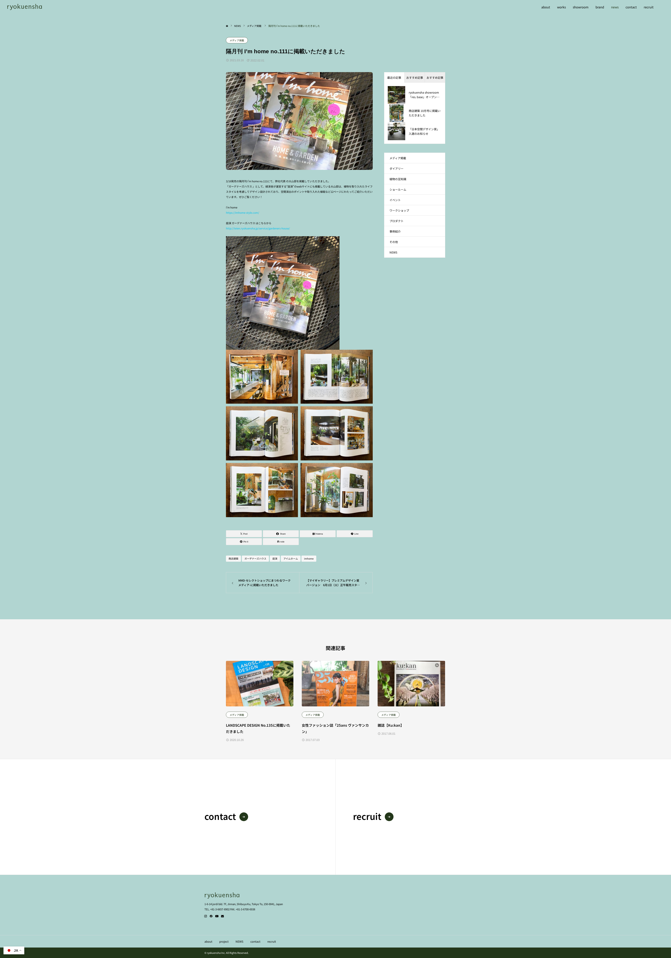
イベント (395, 200)
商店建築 (233, 558)
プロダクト (396, 221)
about (545, 7)
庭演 (274, 558)
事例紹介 (395, 231)
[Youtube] (216, 916)
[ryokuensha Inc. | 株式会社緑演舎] (24, 7)
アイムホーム (290, 558)
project (224, 941)
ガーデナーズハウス (255, 558)
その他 (393, 242)
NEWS (393, 252)
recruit (649, 7)
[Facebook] (211, 916)
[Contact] (222, 916)
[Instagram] (205, 916)
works (561, 7)
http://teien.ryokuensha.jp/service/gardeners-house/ (258, 228)
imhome (309, 558)
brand (600, 7)
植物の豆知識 (397, 179)
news (615, 7)
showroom (581, 7)
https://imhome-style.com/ (242, 212)
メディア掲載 (237, 40)
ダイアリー (396, 168)
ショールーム (397, 189)
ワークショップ (399, 210)
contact (631, 7)
